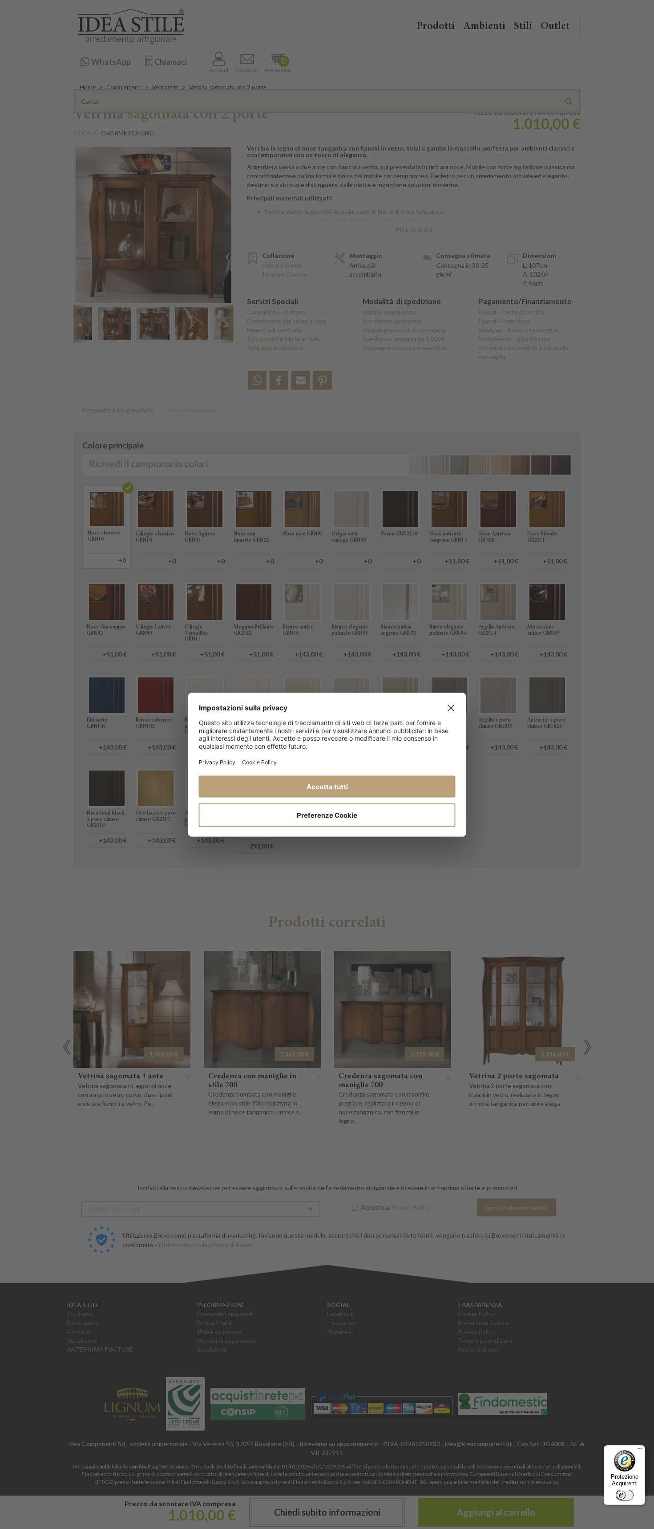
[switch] (625, 1495)
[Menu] (639, 1450)
